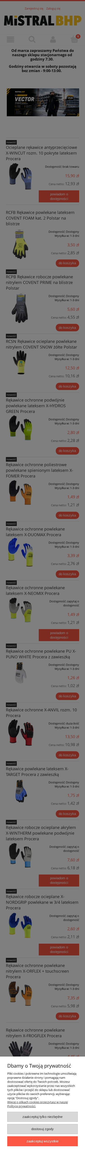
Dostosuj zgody (42, 1129)
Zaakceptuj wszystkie (42, 1141)
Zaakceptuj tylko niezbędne (42, 1117)
